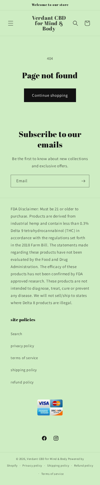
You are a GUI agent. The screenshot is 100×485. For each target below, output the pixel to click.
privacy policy (22, 345)
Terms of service (52, 474)
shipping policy (24, 369)
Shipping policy (58, 465)
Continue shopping (50, 95)
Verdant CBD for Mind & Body (47, 459)
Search (16, 333)
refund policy (22, 382)
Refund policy (83, 465)
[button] (11, 23)
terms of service (24, 357)
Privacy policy (32, 465)
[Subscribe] (83, 181)
